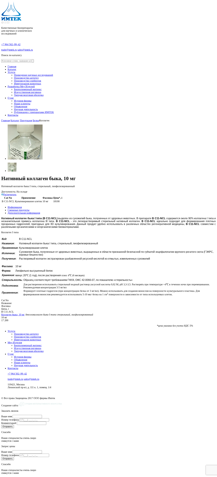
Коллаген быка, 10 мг (13, 314)
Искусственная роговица (27, 348)
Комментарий (8, 423)
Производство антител (26, 334)
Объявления (20, 359)
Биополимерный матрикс (28, 345)
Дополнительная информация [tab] (24, 213)
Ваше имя (6, 416)
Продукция (26, 120)
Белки (36, 120)
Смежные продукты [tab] (18, 210)
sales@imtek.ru (25, 49)
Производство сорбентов (27, 336)
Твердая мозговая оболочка (29, 351)
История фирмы (22, 356)
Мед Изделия (15, 342)
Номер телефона (10, 419)
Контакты (13, 368)
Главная (5, 120)
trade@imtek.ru (9, 49)
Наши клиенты (22, 362)
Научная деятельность (26, 365)
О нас (11, 354)
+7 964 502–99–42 (10, 44)
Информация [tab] (15, 207)
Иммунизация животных (27, 339)
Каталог (14, 120)
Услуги (11, 331)
